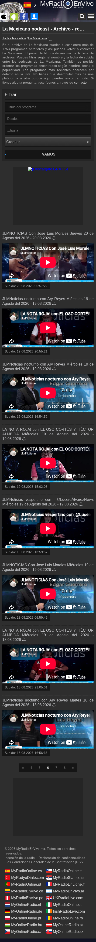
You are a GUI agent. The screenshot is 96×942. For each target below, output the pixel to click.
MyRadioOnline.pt (26, 884)
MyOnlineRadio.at (68, 925)
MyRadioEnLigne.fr (69, 884)
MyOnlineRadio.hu (26, 925)
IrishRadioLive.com (69, 911)
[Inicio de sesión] (35, 16)
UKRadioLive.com (68, 898)
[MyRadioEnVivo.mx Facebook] (25, 16)
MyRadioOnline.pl (26, 918)
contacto (80, 82)
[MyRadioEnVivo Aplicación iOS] (5, 16)
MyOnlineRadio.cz (26, 932)
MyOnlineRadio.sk (68, 932)
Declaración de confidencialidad (61, 858)
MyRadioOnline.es (26, 871)
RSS (79, 862)
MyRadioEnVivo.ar (68, 891)
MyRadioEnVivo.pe (27, 898)
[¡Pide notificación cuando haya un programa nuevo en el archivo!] (54, 238)
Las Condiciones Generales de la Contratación (40, 862)
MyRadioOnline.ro (68, 918)
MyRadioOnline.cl (67, 871)
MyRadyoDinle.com (27, 878)
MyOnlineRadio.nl (26, 905)
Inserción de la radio (20, 858)
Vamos (48, 154)
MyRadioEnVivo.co (27, 891)
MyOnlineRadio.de (26, 911)
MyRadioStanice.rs (68, 878)
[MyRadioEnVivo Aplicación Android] (15, 16)
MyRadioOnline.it (67, 905)
